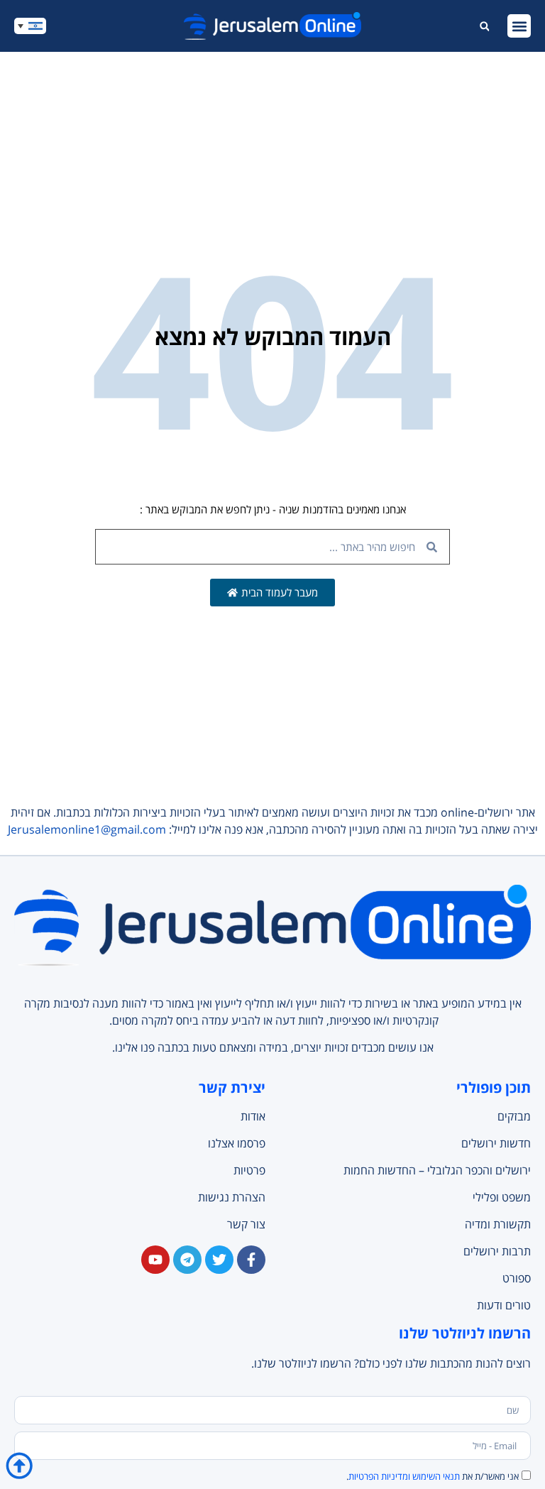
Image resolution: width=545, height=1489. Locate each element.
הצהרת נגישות (231, 1197)
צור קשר (246, 1224)
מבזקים (514, 1116)
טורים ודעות (504, 1305)
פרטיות (249, 1170)
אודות (253, 1116)
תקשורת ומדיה (498, 1224)
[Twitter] (219, 1259)
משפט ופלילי (502, 1197)
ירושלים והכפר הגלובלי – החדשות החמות (437, 1170)
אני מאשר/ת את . (432, 1476)
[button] (519, 26)
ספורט (516, 1278)
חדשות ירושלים (496, 1143)
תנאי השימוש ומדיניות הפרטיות (404, 1476)
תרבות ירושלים (497, 1251)
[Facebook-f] (251, 1259)
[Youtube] (155, 1259)
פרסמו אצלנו (236, 1143)
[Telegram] (187, 1259)
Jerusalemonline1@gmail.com (87, 829)
